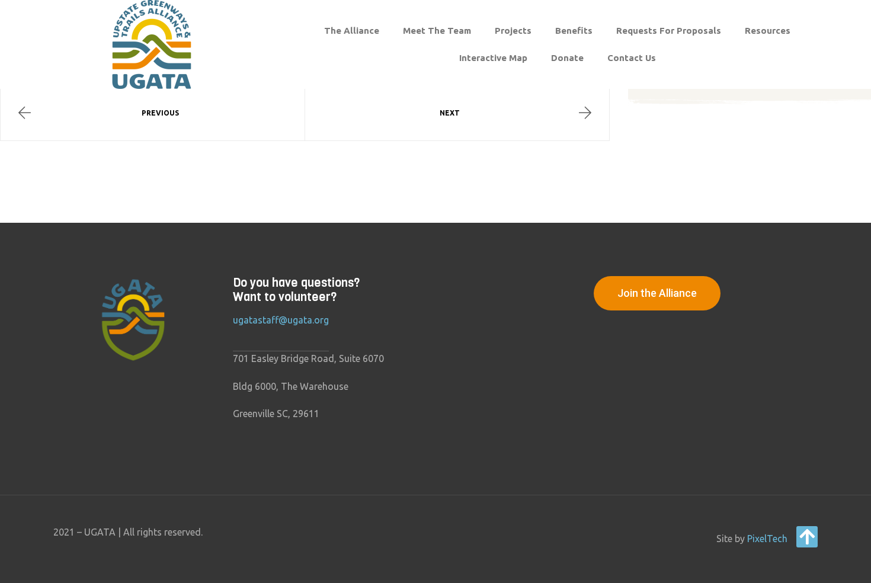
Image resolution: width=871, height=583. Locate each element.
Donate (567, 58)
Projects (513, 30)
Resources (767, 30)
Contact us (631, 58)
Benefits (574, 30)
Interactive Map (493, 58)
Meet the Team (437, 30)
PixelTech (767, 538)
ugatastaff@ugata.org (281, 320)
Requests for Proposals (668, 30)
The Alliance (351, 30)
